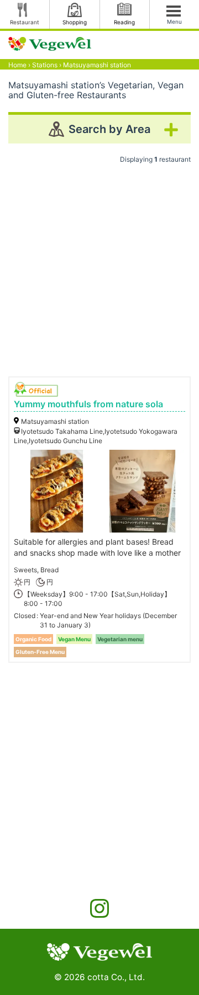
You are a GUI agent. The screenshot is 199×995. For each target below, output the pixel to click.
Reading (124, 22)
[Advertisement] (99, 266)
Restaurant (24, 22)
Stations (44, 65)
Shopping (74, 22)
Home (17, 65)
